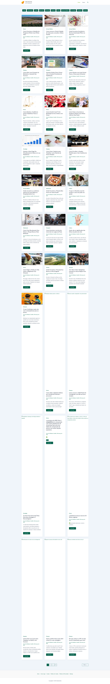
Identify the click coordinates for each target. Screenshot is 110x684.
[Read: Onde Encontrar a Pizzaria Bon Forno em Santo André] (55, 180)
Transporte (48, 70)
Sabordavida (28, 2)
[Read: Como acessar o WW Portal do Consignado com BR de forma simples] (77, 340)
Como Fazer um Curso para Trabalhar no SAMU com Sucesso (30, 640)
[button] (87, 2)
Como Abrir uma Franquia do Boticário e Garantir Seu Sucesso (31, 74)
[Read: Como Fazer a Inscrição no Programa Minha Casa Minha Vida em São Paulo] (77, 101)
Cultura (70, 149)
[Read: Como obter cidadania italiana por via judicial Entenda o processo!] (55, 340)
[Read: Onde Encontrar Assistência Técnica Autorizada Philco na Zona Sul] (77, 20)
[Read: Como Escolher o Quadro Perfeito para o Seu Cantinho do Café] (77, 140)
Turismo (47, 267)
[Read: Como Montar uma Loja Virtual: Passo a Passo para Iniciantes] (77, 61)
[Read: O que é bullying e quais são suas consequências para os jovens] (32, 298)
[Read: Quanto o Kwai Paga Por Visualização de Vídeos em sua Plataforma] (32, 140)
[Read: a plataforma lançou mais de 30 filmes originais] (77, 463)
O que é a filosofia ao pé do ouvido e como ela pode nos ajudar (77, 192)
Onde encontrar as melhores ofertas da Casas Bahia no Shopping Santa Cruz (31, 192)
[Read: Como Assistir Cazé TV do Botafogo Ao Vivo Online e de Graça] (55, 101)
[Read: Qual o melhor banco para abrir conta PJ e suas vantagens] (55, 586)
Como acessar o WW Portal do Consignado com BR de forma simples (77, 394)
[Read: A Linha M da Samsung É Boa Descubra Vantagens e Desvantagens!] (32, 463)
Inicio (38, 673)
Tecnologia (25, 149)
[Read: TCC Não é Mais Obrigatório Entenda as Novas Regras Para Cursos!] (77, 259)
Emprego (25, 70)
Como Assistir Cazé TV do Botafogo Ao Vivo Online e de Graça (54, 113)
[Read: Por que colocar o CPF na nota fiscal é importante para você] (77, 586)
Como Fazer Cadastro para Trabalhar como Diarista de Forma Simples (53, 153)
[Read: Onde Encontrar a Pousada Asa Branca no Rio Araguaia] (55, 259)
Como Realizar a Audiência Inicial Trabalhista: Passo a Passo (30, 113)
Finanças (70, 390)
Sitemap (71, 673)
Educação (71, 267)
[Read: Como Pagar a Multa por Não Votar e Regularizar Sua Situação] (32, 259)
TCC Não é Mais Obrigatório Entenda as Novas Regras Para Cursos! (77, 271)
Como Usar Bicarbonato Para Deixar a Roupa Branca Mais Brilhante (31, 232)
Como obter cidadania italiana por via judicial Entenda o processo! (54, 394)
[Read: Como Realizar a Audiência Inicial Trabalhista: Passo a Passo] (32, 101)
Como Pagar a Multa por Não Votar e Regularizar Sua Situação (31, 271)
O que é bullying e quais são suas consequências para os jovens (31, 311)
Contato (48, 673)
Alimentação (48, 188)
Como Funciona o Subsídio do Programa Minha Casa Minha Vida (31, 33)
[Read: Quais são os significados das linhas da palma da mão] (77, 219)
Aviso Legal (42, 673)
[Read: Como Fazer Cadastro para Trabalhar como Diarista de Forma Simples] (55, 140)
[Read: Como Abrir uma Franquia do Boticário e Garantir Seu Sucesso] (32, 61)
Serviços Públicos (49, 29)
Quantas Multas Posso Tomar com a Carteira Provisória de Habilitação (54, 74)
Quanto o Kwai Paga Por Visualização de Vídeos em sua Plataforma (31, 153)
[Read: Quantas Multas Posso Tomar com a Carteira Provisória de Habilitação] (55, 61)
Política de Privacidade (64, 673)
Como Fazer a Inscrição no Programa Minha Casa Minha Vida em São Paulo (77, 113)
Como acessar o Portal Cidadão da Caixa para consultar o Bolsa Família (54, 33)
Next (85, 664)
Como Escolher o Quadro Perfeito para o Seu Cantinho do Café (78, 153)
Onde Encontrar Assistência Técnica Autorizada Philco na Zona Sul (77, 33)
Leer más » (26, 51)
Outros (24, 29)
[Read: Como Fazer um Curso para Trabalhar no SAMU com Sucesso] (32, 586)
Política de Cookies (54, 673)
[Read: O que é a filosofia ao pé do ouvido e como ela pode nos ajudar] (77, 180)
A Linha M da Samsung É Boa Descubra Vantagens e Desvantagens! (31, 517)
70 (55, 664)
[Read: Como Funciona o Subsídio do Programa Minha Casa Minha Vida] (32, 20)
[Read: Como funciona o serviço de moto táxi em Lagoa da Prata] (55, 219)
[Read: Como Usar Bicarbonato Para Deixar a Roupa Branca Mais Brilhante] (32, 219)
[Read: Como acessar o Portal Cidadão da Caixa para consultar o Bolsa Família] (55, 20)
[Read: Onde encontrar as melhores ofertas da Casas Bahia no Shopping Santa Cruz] (32, 180)
